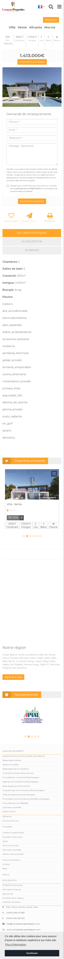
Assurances (7, 894)
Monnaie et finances (11, 889)
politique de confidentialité (28, 188)
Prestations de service (12, 885)
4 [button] (33, 536)
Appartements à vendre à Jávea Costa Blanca (23, 756)
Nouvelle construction (12, 837)
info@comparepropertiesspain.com (23, 924)
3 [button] (30, 536)
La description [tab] (31, 241)
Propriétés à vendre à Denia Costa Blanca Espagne (26, 799)
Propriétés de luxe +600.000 (15, 803)
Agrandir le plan (13, 677)
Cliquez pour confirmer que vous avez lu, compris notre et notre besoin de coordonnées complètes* (33, 188)
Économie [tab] (32, 250)
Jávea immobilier (10, 764)
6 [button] (40, 536)
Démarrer (7, 816)
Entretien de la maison (13, 898)
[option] (32, 87)
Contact (6, 864)
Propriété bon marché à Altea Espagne (20, 777)
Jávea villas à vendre (11, 760)
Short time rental (10, 845)
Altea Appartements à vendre (16, 786)
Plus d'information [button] (15, 944)
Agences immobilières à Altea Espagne (20, 781)
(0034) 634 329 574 (15, 918)
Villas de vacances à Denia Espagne (18, 794)
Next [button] (58, 87)
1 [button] (23, 536)
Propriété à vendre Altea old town (18, 773)
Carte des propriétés (11, 807)
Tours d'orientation (11, 860)
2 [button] (27, 536)
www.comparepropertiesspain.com (23, 929)
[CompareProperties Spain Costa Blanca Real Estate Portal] (13, 6)
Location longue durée (13, 832)
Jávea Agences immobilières (15, 769)
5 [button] (37, 536)
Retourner (51, 19)
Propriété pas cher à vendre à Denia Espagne (23, 790)
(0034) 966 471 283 (15, 912)
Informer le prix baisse (32, 61)
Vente (5, 841)
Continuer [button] (32, 953)
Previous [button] (6, 87)
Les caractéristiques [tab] (32, 232)
